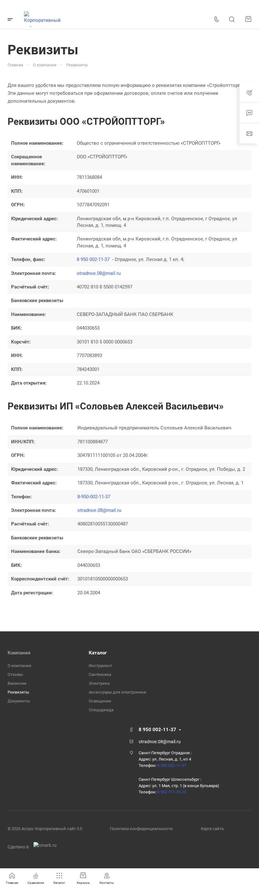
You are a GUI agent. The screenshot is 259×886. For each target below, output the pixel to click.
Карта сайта (212, 828)
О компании (19, 665)
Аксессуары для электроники (117, 692)
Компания (19, 653)
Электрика (99, 683)
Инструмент (100, 665)
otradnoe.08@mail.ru (99, 273)
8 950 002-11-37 (93, 259)
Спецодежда (101, 709)
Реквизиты (18, 692)
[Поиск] (232, 19)
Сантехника (100, 674)
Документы (19, 701)
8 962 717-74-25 (171, 792)
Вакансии (17, 683)
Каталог (98, 653)
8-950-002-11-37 (93, 497)
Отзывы (15, 674)
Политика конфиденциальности (141, 828)
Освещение (100, 701)
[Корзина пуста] (248, 19)
